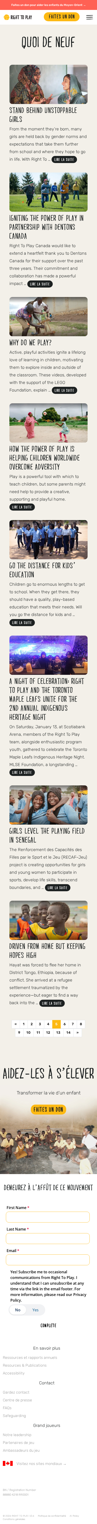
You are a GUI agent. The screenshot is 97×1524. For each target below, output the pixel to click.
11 (38, 1033)
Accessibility (14, 1373)
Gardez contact (16, 1392)
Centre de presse (17, 1400)
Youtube (45, 1477)
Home (18, 17)
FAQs (7, 1408)
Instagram (25, 1477)
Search (38, 17)
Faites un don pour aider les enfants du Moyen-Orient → (48, 5)
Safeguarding (14, 1415)
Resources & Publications (25, 1365)
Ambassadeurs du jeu (21, 1450)
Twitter (15, 1477)
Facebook (5, 1477)
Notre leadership (17, 1435)
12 (48, 1033)
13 (58, 1033)
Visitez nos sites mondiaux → (41, 1463)
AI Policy (74, 1516)
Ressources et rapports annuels (30, 1357)
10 (28, 1033)
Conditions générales (14, 1519)
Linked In (35, 1477)
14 (68, 1033)
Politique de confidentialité (52, 1516)
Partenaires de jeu (18, 1442)
